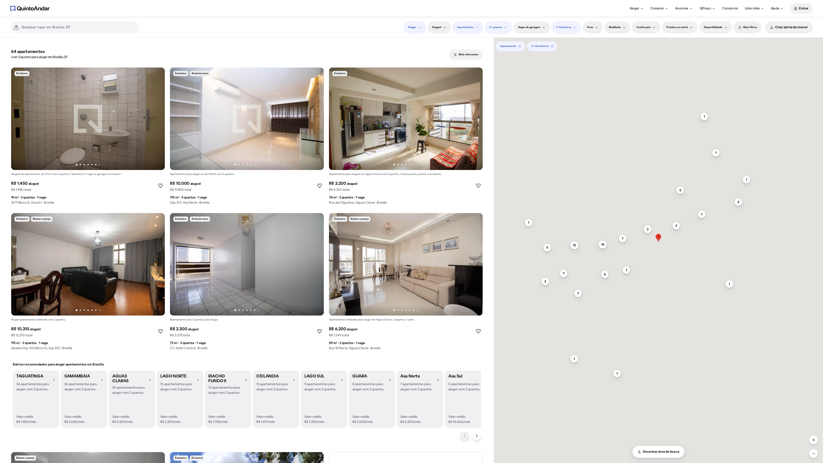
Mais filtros (750, 27)
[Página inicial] (30, 8)
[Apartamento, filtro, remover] (520, 46)
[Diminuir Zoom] (813, 453)
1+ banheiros (563, 27)
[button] (36, 399)
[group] (88, 138)
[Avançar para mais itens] (476, 435)
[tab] (466, 55)
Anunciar (682, 8)
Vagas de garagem (529, 27)
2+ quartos (495, 27)
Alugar (634, 8)
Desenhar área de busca (661, 451)
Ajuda (775, 8)
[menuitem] (636, 8)
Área (590, 27)
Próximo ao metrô (677, 27)
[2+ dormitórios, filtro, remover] (552, 46)
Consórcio (730, 8)
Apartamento (465, 27)
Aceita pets (644, 27)
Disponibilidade (713, 27)
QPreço (705, 8)
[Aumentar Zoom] (813, 440)
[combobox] (78, 27)
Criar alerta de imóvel (791, 27)
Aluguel (436, 27)
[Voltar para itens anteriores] (464, 435)
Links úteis (752, 8)
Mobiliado (615, 27)
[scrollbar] (658, 45)
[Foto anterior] (19, 118)
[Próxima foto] (157, 118)
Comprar (657, 8)
